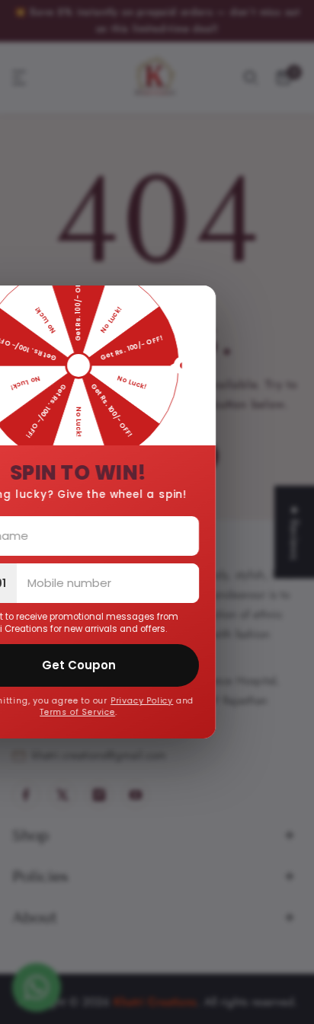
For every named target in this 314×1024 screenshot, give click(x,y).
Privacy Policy (167, 701)
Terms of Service (102, 712)
